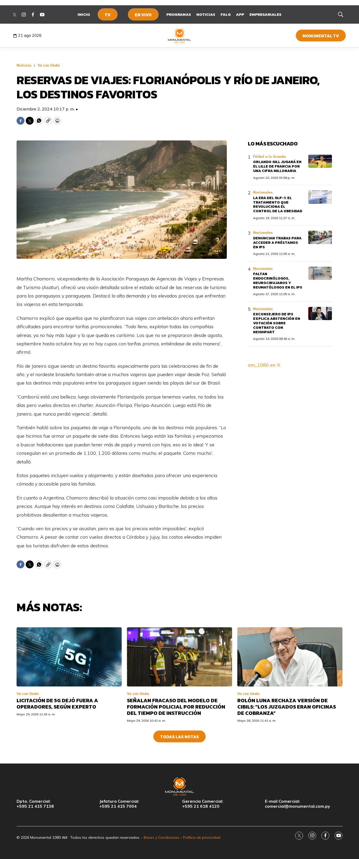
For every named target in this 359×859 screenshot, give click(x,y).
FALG (225, 14)
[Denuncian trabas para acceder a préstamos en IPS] (320, 237)
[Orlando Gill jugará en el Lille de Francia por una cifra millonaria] (320, 161)
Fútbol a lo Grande (269, 156)
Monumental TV (320, 36)
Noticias (205, 14)
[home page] (179, 35)
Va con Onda (49, 65)
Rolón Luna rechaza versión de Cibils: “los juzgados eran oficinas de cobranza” (286, 706)
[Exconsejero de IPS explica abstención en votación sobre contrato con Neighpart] (320, 313)
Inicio (84, 14)
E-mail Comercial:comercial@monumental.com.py (297, 804)
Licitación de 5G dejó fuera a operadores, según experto (57, 703)
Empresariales (265, 14)
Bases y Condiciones (161, 837)
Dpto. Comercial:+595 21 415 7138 (35, 804)
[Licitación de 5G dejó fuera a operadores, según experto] (69, 656)
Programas (178, 14)
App (240, 14)
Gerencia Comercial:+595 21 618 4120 (202, 804)
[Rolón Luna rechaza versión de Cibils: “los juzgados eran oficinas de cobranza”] (289, 656)
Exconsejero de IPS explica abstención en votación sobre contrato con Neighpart (276, 323)
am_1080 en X (264, 365)
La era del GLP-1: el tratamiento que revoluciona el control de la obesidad (277, 204)
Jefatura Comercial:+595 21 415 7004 (119, 804)
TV (108, 15)
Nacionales (263, 192)
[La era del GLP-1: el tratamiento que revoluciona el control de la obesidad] (320, 197)
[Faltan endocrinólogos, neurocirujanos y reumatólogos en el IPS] (320, 273)
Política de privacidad (201, 837)
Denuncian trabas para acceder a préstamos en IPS (277, 242)
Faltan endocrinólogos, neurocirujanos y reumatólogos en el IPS (277, 280)
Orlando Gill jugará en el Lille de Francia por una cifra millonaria (277, 166)
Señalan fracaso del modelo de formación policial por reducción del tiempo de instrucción (176, 706)
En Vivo (143, 15)
